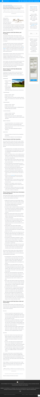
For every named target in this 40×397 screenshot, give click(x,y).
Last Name (35, 61)
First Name (31, 62)
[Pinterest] (20, 391)
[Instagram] (19, 391)
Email (31, 65)
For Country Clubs (36, 394)
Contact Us (26, 394)
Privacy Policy (31, 394)
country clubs (13, 175)
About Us (23, 394)
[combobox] (34, 66)
